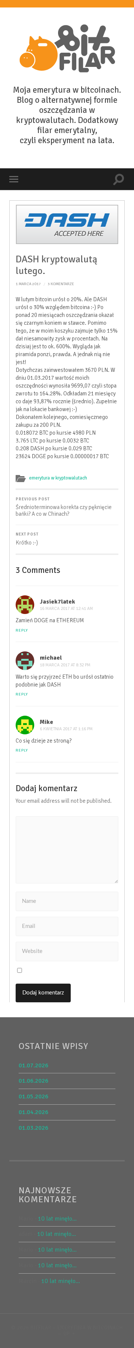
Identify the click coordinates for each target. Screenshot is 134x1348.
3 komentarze (61, 283)
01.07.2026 (33, 1065)
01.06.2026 (33, 1081)
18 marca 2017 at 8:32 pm (65, 665)
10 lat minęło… (57, 1218)
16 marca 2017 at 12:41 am (66, 608)
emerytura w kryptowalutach (58, 478)
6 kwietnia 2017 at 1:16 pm (66, 729)
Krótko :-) (27, 539)
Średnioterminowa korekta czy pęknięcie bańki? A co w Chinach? (64, 507)
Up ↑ (70, 1334)
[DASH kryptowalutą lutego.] (67, 224)
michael (51, 657)
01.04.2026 (33, 1112)
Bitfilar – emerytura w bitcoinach (77, 1328)
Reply (22, 630)
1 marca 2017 (28, 283)
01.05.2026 (33, 1096)
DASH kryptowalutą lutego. (56, 265)
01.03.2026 (33, 1128)
